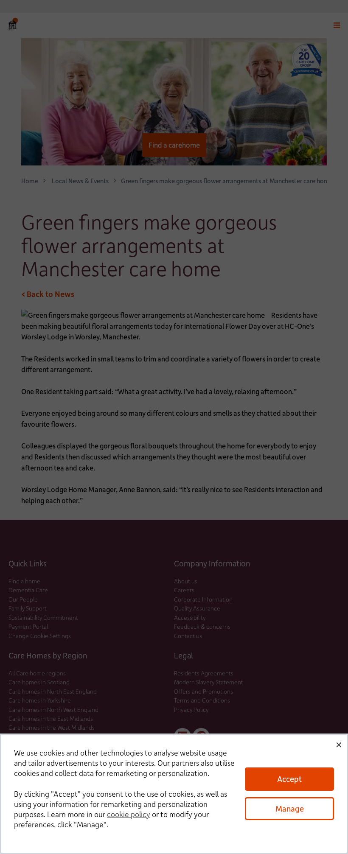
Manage (289, 808)
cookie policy (128, 814)
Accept (289, 778)
